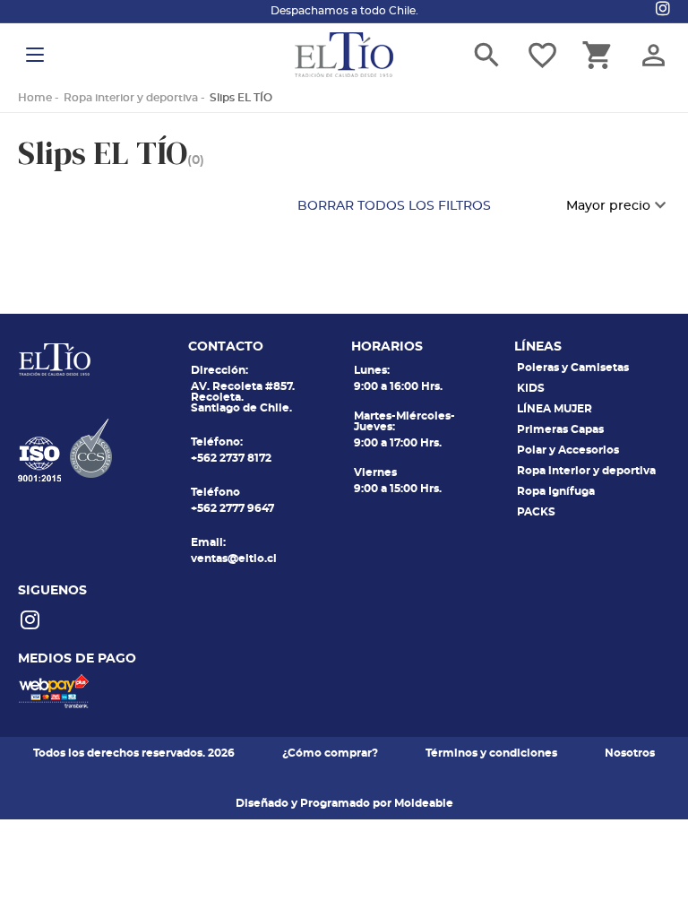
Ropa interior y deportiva (131, 97)
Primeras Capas (560, 429)
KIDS (531, 388)
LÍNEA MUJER (554, 408)
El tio (344, 54)
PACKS (536, 512)
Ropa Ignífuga (556, 491)
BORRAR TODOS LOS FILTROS (394, 206)
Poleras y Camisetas (573, 367)
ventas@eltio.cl (234, 558)
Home (35, 97)
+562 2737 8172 (231, 458)
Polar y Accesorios (568, 450)
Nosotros (630, 753)
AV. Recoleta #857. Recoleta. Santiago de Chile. (243, 397)
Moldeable (423, 803)
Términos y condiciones (491, 753)
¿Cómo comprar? (330, 753)
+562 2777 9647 (232, 508)
